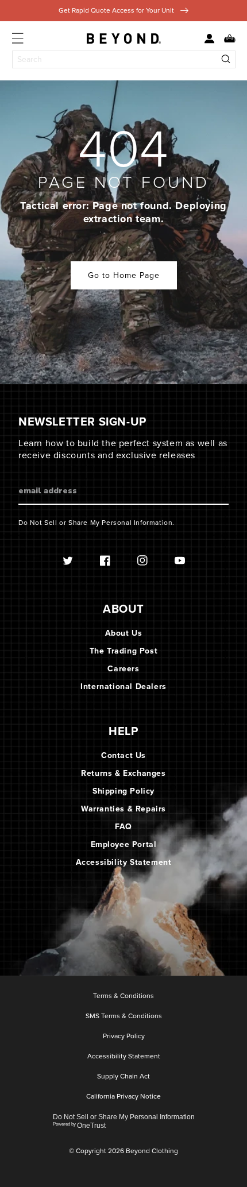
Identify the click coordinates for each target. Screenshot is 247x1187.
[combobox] (124, 59)
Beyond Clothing (152, 1151)
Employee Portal (124, 844)
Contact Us (123, 755)
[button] (225, 39)
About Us (123, 633)
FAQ (123, 827)
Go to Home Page (124, 275)
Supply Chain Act (123, 1076)
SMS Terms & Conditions (124, 1016)
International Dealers (123, 687)
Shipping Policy (123, 791)
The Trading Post (124, 651)
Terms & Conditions (123, 996)
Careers (123, 669)
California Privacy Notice (123, 1096)
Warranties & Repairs (123, 809)
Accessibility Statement (124, 862)
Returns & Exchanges (123, 773)
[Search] (226, 59)
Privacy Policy (124, 1036)
